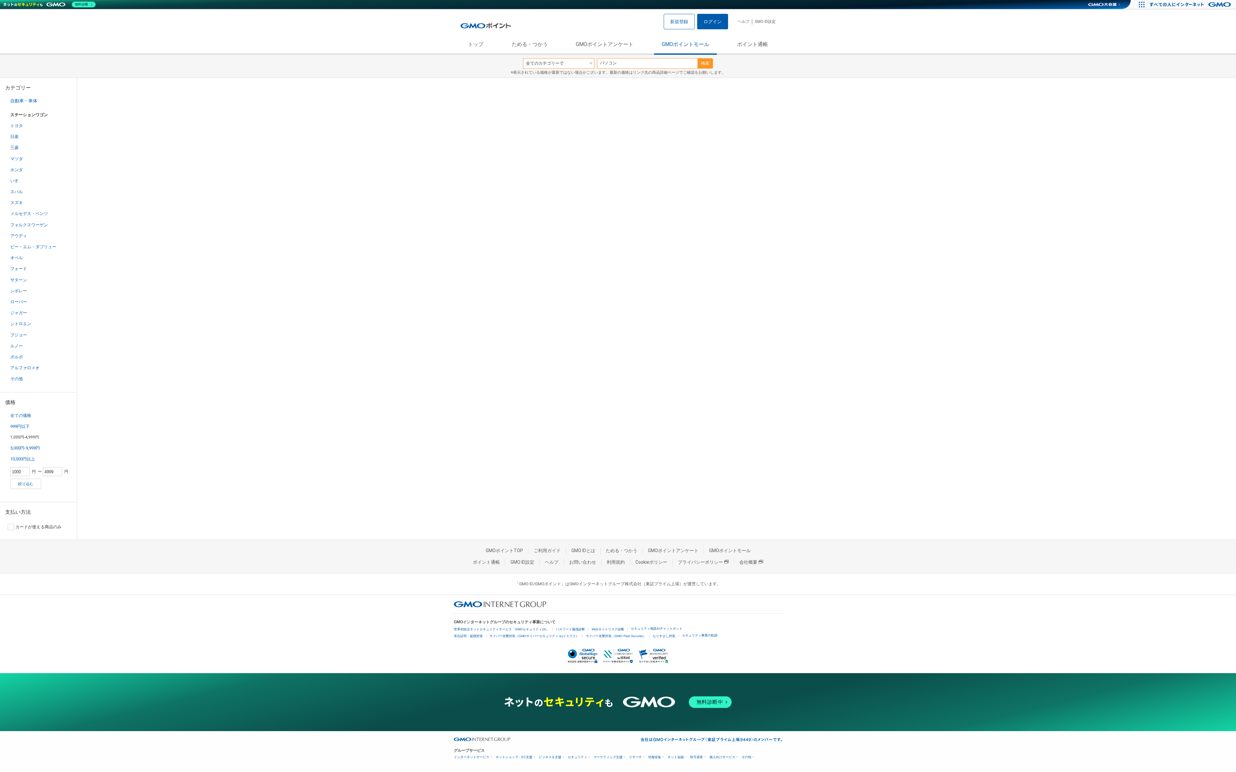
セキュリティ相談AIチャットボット (656, 628)
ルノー (16, 346)
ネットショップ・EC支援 (514, 757)
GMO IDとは (583, 550)
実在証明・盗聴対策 (468, 636)
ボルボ (16, 356)
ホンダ (16, 169)
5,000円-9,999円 (25, 448)
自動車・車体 (23, 100)
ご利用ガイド (547, 550)
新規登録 (679, 21)
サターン (18, 280)
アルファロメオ (25, 367)
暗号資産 (696, 757)
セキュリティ (577, 757)
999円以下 (20, 426)
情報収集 (654, 757)
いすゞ (16, 180)
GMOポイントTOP (504, 550)
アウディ (18, 235)
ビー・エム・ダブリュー (33, 246)
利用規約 (616, 562)
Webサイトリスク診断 (608, 629)
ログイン (713, 21)
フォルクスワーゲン (29, 224)
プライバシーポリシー (700, 562)
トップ (475, 44)
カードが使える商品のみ (38, 526)
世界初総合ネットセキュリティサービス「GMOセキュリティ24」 (501, 629)
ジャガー (18, 312)
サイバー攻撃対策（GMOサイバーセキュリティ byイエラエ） (534, 636)
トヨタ (16, 125)
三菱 (14, 147)
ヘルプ (743, 21)
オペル (16, 257)
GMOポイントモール (685, 44)
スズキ (16, 202)
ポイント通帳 (752, 44)
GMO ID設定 (765, 21)
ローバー (18, 301)
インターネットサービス (471, 757)
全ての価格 (20, 415)
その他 (16, 378)
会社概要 (748, 562)
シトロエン (20, 323)
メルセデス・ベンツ (29, 213)
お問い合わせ (582, 562)
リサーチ (635, 757)
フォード (18, 268)
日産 (14, 136)
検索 (705, 63)
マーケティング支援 (608, 757)
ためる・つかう (530, 44)
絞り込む (25, 484)
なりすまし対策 (664, 636)
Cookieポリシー (651, 562)
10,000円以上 (22, 459)
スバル (16, 191)
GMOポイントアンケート (604, 44)
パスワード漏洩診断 (570, 629)
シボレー (18, 290)
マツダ (16, 158)
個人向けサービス (722, 757)
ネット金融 (676, 757)
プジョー (18, 335)
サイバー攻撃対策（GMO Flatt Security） (616, 636)
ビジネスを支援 (550, 757)
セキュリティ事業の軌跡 (699, 635)
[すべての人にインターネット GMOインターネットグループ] (1191, 4)
